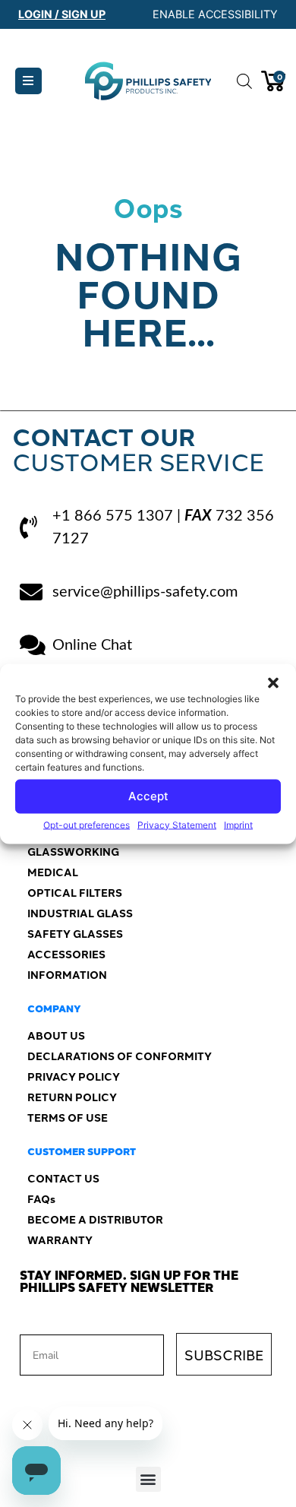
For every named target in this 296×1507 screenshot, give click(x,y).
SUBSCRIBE (223, 1354)
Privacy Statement (176, 824)
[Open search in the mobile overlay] (241, 81)
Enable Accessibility (215, 14)
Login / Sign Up (61, 14)
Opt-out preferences (86, 824)
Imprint (238, 824)
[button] (273, 682)
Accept (148, 796)
